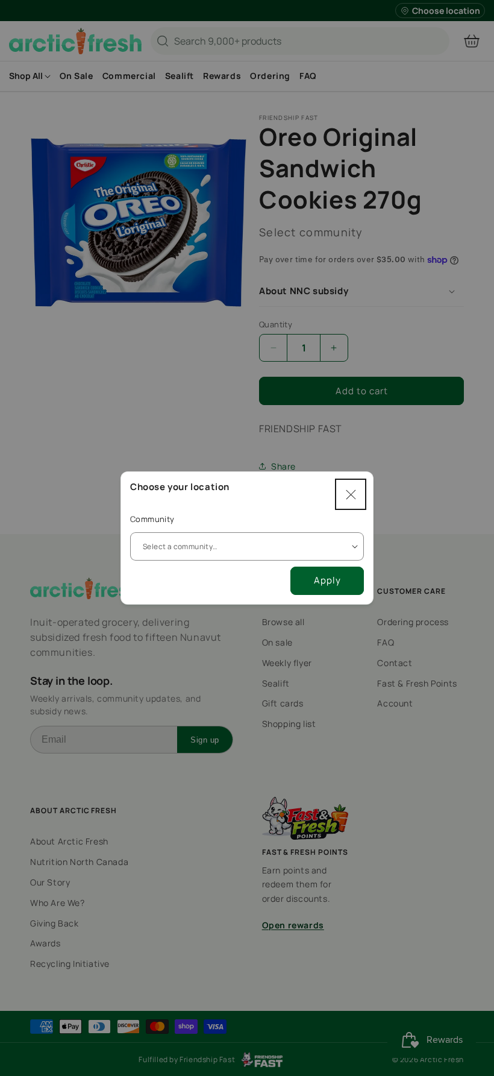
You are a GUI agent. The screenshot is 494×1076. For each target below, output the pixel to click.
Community (152, 519)
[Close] (350, 494)
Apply (327, 580)
